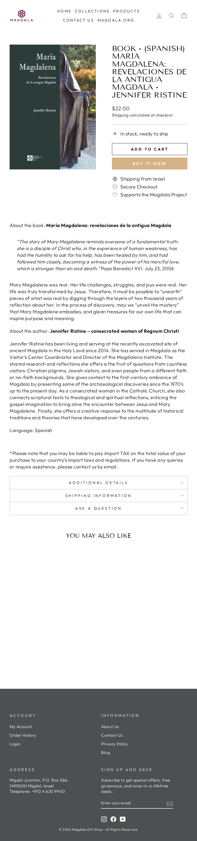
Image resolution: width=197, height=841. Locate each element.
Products (126, 11)
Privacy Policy (114, 743)
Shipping (120, 114)
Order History (23, 735)
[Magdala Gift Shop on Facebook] (113, 819)
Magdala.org (116, 20)
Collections (92, 11)
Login (15, 743)
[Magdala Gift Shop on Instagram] (104, 819)
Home (64, 11)
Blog (105, 752)
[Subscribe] (170, 803)
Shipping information (98, 495)
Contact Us (111, 735)
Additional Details (98, 482)
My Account (21, 726)
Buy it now (150, 163)
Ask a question (98, 508)
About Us (110, 726)
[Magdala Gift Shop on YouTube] (123, 819)
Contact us (78, 20)
